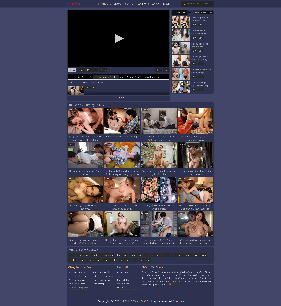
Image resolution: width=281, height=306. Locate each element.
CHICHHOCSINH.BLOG (134, 301)
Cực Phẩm (95, 260)
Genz (105, 260)
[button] (118, 38)
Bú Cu (166, 255)
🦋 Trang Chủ (104, 4)
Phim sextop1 (99, 284)
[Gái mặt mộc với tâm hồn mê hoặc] (181, 74)
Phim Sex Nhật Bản (77, 272)
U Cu (72, 255)
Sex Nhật (130, 4)
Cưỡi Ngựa (108, 255)
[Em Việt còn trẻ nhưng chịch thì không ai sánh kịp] (181, 35)
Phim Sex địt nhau (101, 280)
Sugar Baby (135, 255)
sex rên (120, 287)
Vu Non (83, 260)
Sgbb (114, 260)
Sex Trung (143, 4)
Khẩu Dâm (177, 255)
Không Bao (121, 255)
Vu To (134, 260)
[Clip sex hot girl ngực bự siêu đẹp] (181, 87)
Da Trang (124, 260)
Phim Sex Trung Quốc (103, 276)
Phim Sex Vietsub (76, 280)
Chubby (73, 260)
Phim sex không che (78, 287)
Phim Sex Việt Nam (77, 276)
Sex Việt (118, 4)
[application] (118, 38)
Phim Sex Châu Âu (101, 272)
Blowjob (95, 255)
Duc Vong (145, 260)
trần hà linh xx (123, 280)
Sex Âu (155, 4)
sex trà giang (123, 284)
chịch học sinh (124, 272)
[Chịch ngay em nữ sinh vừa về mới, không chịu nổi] (181, 61)
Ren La (189, 255)
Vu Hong (156, 255)
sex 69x (120, 276)
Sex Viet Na (82, 255)
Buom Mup (200, 255)
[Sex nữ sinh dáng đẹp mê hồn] (181, 48)
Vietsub (166, 4)
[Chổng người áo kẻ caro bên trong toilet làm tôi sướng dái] (181, 22)
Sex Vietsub (89, 87)
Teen (146, 255)
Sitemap (178, 301)
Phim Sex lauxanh (76, 284)
